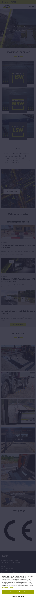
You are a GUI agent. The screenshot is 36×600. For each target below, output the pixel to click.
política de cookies (7, 587)
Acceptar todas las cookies (18, 591)
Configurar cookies (18, 596)
